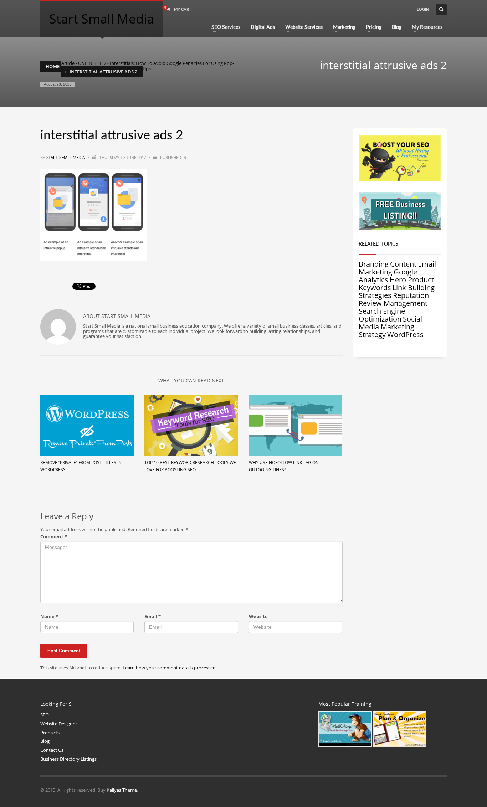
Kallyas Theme (122, 790)
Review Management (393, 303)
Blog (45, 741)
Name (49, 616)
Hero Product (412, 279)
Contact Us (51, 750)
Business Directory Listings (68, 759)
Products (50, 732)
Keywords (375, 287)
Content (403, 264)
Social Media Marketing (390, 322)
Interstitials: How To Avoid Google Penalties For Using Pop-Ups (172, 66)
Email (152, 616)
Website (258, 616)
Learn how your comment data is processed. (170, 667)
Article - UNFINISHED (83, 63)
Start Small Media (66, 158)
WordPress (405, 334)
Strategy (372, 334)
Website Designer (58, 723)
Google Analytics (388, 275)
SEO (44, 714)
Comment (53, 536)
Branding (374, 264)
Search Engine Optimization (382, 315)
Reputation (411, 295)
